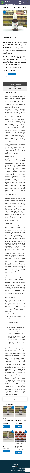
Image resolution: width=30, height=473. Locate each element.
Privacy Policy (15, 468)
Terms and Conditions (23, 468)
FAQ (10, 468)
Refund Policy (19, 470)
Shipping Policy (12, 470)
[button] (20, 1)
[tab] (15, 84)
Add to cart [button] (6, 426)
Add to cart (12, 74)
